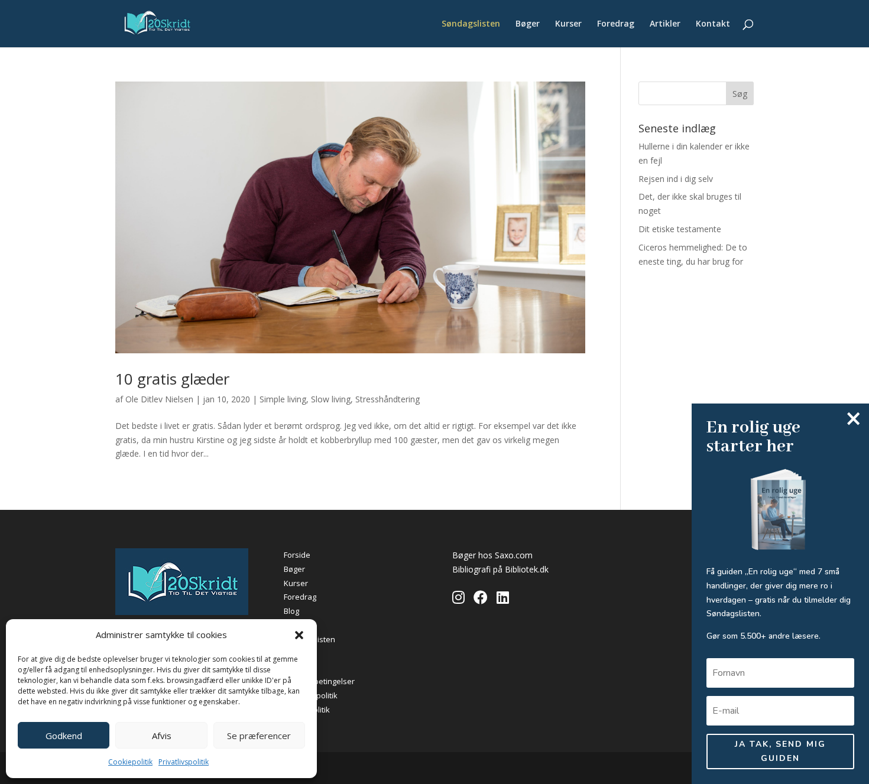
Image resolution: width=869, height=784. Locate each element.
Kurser (568, 24)
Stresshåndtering (387, 399)
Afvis (161, 735)
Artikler (665, 24)
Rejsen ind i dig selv (675, 178)
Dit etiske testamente (679, 229)
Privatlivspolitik (183, 762)
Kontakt (713, 24)
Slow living (331, 399)
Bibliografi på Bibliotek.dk (500, 569)
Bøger (527, 24)
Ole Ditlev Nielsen (159, 399)
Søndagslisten (471, 24)
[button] (299, 635)
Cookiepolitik (130, 762)
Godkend (64, 735)
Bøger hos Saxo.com (492, 555)
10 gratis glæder (172, 378)
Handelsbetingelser (319, 681)
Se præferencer (259, 735)
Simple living (283, 399)
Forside (297, 554)
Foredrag (615, 24)
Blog (291, 611)
